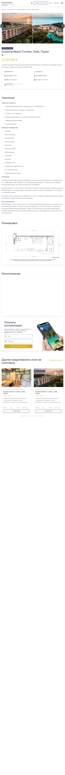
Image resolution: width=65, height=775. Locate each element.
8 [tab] (19, 386)
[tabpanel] (16, 390)
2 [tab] (9, 386)
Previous (2, 26)
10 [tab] (22, 386)
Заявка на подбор (41, 3)
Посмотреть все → (56, 360)
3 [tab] (10, 386)
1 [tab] (7, 386)
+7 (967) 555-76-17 (31, 3)
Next (63, 26)
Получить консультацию (18, 346)
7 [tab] (17, 386)
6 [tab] (16, 386)
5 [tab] (14, 386)
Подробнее (16, 411)
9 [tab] (21, 386)
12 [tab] (26, 386)
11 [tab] (24, 386)
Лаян (5, 55)
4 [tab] (12, 386)
